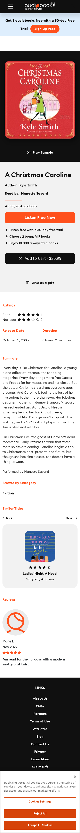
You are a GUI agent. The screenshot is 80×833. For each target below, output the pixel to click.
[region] (40, 802)
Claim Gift (40, 767)
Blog (40, 736)
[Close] (75, 776)
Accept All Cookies (40, 825)
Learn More (40, 759)
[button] (7, 518)
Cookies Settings (40, 801)
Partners (40, 713)
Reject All (39, 813)
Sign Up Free (44, 28)
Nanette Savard (34, 193)
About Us (40, 698)
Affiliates (40, 729)
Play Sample (43, 152)
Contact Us (40, 744)
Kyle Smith (28, 185)
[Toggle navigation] (10, 6)
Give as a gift (43, 283)
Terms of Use (40, 721)
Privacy (40, 751)
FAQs (40, 706)
